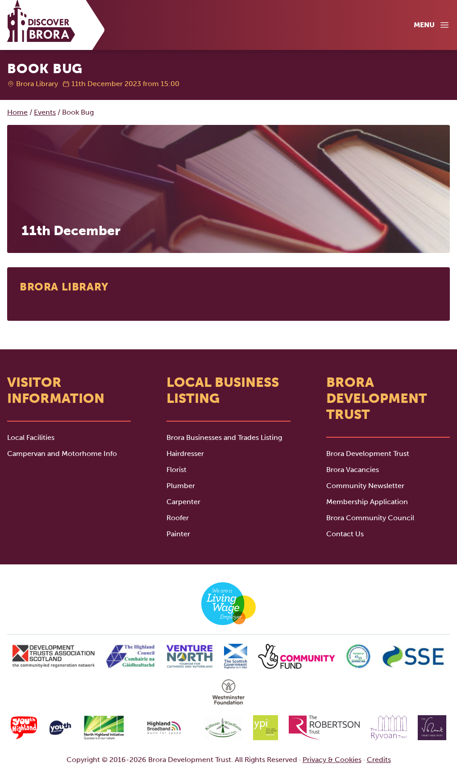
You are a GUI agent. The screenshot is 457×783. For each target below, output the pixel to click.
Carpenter (183, 501)
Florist (176, 469)
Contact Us (345, 534)
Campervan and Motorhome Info (62, 453)
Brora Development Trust (367, 453)
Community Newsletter (365, 485)
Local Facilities (30, 437)
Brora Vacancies (352, 469)
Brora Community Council (370, 518)
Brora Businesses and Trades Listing (224, 437)
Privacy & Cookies (332, 759)
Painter (178, 534)
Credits (379, 759)
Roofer (177, 518)
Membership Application (367, 501)
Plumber (180, 485)
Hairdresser (185, 453)
